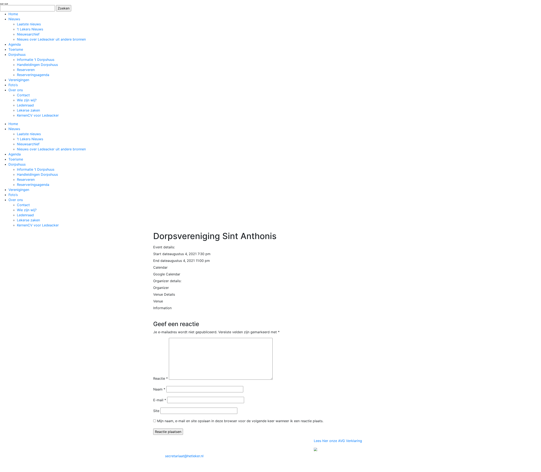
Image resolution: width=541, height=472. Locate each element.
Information (162, 308)
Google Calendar (166, 274)
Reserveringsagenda (33, 75)
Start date (161, 254)
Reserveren (26, 70)
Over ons (15, 90)
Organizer (161, 288)
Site (156, 411)
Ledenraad (25, 105)
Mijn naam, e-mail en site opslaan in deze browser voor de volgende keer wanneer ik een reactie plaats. (240, 421)
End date (160, 260)
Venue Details (164, 294)
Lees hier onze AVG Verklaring (338, 441)
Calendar (160, 267)
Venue (158, 301)
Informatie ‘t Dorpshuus (35, 59)
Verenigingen (18, 80)
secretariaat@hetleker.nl (184, 456)
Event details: (164, 247)
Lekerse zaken (28, 110)
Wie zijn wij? (27, 100)
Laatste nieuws (29, 24)
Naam (159, 389)
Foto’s (13, 85)
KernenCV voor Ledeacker (38, 115)
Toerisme (15, 49)
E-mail (159, 400)
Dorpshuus (17, 54)
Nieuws (14, 19)
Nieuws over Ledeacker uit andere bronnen (51, 39)
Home (13, 14)
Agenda (14, 44)
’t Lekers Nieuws (30, 29)
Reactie (160, 378)
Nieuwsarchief (28, 34)
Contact (23, 95)
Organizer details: (167, 281)
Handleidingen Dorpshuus (37, 65)
